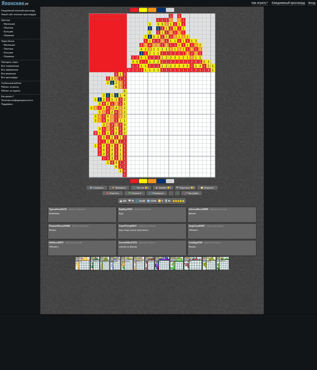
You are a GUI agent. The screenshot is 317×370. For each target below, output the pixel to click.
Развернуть (158, 193)
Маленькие (9, 24)
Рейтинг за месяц (10, 87)
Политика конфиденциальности (17, 100)
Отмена (136, 193)
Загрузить (208, 187)
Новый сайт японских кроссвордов (18, 14)
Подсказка (186, 187)
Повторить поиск (9, 62)
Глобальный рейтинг (11, 83)
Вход (311, 2)
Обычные (8, 27)
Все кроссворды (9, 77)
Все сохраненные (10, 66)
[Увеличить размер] (177, 193)
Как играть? (260, 2)
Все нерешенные (9, 69)
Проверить (120, 187)
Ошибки (164, 187)
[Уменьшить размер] (171, 193)
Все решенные (8, 73)
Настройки (193, 193)
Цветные (5, 20)
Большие (8, 31)
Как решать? (7, 96)
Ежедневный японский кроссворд (18, 10)
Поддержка (6, 104)
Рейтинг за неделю (10, 91)
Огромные (9, 35)
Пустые (142, 187)
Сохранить (98, 187)
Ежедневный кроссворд (288, 2)
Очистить (114, 193)
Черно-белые (7, 41)
